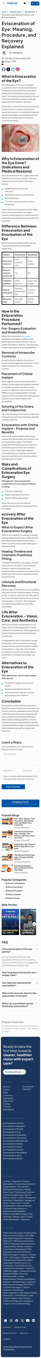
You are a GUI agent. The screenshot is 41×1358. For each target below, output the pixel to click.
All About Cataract (13, 894)
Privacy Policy (10, 1333)
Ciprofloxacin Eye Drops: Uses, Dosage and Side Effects (24, 857)
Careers (6, 1089)
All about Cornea (12, 898)
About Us (6, 1086)
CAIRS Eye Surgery (10, 1271)
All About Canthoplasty (15, 883)
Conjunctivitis (15, 1203)
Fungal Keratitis (9, 1187)
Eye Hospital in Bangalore (29, 1026)
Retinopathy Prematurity (13, 1189)
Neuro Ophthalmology (21, 1303)
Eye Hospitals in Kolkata (13, 1144)
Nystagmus (29, 1200)
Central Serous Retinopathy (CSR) (17, 1249)
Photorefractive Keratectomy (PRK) (17, 1260)
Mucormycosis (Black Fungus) (15, 1214)
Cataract (6, 1181)
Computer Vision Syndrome (14, 1208)
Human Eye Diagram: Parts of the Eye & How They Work (23, 868)
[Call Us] (33, 3)
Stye (22, 1216)
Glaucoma (16, 1181)
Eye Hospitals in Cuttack (13, 1149)
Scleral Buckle (21, 1295)
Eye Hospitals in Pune (12, 1132)
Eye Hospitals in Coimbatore (15, 1138)
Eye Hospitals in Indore (12, 1147)
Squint (13, 1197)
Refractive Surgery (10, 1254)
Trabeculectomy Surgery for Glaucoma (19, 1233)
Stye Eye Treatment (22, 1252)
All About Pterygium (14, 891)
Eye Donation (8, 1109)
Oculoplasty (8, 1265)
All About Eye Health (14, 887)
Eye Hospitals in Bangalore (14, 1126)
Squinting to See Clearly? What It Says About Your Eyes (24, 846)
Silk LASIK (29, 1235)
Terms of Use (20, 1327)
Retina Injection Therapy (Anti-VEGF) (18, 1284)
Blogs (5, 1092)
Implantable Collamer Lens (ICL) (16, 1263)
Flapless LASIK (28, 1257)
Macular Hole (22, 1187)
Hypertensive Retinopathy (14, 1211)
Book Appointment (37, 3)
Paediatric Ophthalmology (14, 1282)
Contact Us (7, 1095)
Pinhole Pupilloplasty (26, 1279)
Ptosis (5, 1203)
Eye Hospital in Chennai (10, 1026)
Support (7, 1327)
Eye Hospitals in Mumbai (13, 1129)
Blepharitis (18, 1200)
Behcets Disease (24, 1206)
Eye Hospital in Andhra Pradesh (14, 1028)
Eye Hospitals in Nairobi (13, 1158)
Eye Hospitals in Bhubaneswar (15, 1141)
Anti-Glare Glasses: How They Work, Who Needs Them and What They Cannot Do (24, 821)
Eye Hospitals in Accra (12, 1155)
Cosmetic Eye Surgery (12, 1287)
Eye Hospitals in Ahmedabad (15, 1152)
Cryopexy (31, 1282)
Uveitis (21, 1197)
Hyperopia (25, 1219)
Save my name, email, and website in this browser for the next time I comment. (20, 777)
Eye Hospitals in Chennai (13, 1123)
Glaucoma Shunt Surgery (13, 1235)
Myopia (16, 1216)
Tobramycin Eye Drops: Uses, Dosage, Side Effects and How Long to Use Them (24, 834)
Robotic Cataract (24, 1246)
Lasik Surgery (14, 1257)
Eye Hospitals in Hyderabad (14, 1135)
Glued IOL (29, 1268)
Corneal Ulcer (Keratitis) (24, 1184)
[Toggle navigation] (4, 4)
